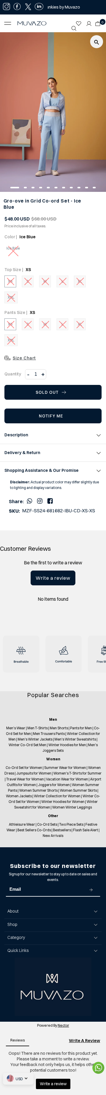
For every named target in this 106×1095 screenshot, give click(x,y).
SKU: (14, 511)
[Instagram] (39, 501)
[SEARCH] (74, 28)
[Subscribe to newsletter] (91, 889)
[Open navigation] (9, 23)
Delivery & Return (22, 452)
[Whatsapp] (29, 501)
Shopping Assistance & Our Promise (41, 470)
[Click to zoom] (96, 41)
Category (16, 937)
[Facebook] (50, 501)
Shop (12, 924)
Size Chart (24, 358)
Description (16, 435)
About (13, 911)
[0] (96, 21)
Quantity (12, 374)
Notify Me (51, 416)
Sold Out (47, 392)
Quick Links (18, 950)
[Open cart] (97, 21)
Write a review (53, 578)
